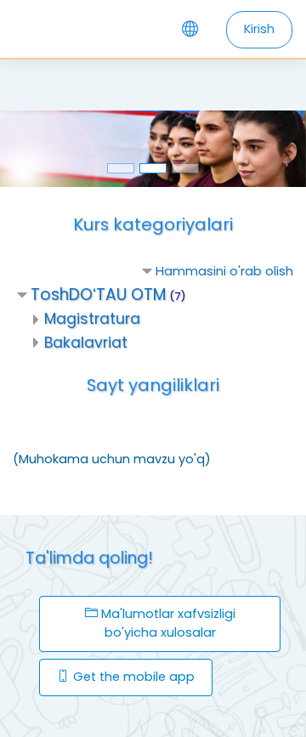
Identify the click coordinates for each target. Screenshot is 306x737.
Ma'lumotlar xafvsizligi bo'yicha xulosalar (166, 623)
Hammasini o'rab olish (224, 271)
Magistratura (92, 319)
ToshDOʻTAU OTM (98, 294)
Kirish (259, 28)
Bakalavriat (86, 342)
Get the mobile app (132, 676)
